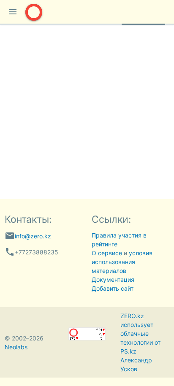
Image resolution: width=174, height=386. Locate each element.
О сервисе (107, 252)
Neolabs (16, 347)
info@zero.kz (33, 236)
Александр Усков (136, 364)
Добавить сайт (112, 288)
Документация (113, 279)
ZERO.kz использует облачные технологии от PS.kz (140, 333)
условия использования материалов (122, 261)
